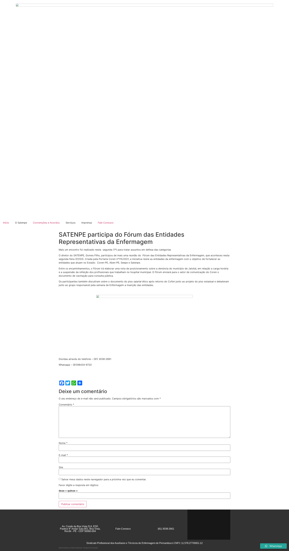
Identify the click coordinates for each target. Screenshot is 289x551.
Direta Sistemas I (77, 548)
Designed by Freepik (90, 548)
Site (61, 467)
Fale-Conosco (123, 528)
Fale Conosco (105, 222)
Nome (63, 443)
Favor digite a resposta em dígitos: (79, 485)
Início (6, 222)
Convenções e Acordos (46, 222)
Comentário (66, 404)
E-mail (63, 455)
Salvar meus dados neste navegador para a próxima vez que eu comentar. (103, 479)
